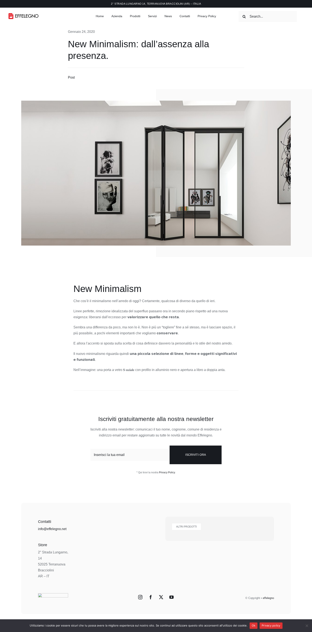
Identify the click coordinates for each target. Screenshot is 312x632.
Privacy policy (271, 625)
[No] (307, 626)
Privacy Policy (167, 472)
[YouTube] (171, 597)
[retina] (23, 15)
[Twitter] (161, 597)
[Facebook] (151, 597)
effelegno (268, 598)
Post (71, 77)
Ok (254, 625)
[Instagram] (140, 597)
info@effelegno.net (52, 529)
